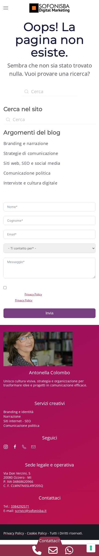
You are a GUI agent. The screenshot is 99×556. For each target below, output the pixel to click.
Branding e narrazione (25, 143)
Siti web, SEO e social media (31, 163)
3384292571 (20, 506)
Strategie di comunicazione (30, 153)
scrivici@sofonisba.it (31, 511)
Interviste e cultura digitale (30, 183)
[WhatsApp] (66, 550)
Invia (49, 313)
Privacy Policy (33, 294)
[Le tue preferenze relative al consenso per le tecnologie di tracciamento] (91, 548)
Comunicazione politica (27, 173)
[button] (5, 8)
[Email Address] (49, 550)
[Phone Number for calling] (33, 550)
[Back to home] (49, 8)
